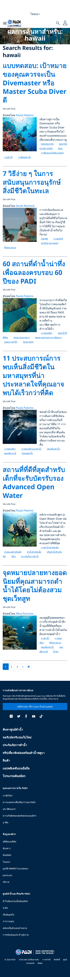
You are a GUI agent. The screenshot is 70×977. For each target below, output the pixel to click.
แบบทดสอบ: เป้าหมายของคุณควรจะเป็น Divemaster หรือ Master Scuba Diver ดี (35, 82)
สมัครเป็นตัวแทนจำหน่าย (15, 928)
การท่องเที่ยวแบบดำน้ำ (31, 448)
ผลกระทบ (7, 875)
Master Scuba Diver (53, 146)
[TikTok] (41, 716)
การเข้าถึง (46, 959)
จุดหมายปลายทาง (21, 337)
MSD (60, 148)
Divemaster (47, 144)
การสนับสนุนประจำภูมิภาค (16, 934)
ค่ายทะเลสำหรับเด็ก (13, 551)
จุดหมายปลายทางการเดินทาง (48, 337)
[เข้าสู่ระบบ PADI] (65, 23)
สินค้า (6, 760)
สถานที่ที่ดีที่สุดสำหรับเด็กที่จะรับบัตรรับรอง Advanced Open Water (34, 482)
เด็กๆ (13, 556)
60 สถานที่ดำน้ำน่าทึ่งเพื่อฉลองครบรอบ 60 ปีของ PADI (34, 272)
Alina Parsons (24, 613)
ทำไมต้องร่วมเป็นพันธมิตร (15, 901)
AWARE (44, 238)
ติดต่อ (40, 963)
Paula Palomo (24, 115)
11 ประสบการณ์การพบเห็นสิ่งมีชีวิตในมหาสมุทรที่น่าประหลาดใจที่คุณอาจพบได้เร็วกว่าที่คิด (33, 375)
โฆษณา (6, 861)
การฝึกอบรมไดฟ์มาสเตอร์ (52, 152)
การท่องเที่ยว (46, 333)
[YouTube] (33, 716)
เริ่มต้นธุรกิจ (8, 914)
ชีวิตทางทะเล (10, 247)
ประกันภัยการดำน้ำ (15, 745)
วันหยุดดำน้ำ (27, 453)
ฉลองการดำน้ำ (11, 341)
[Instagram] (11, 716)
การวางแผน (8, 921)
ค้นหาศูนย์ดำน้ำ (13, 729)
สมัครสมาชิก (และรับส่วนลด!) (35, 706)
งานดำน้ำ (8, 157)
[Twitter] (18, 716)
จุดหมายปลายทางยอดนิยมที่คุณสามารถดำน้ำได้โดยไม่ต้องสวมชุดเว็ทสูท (35, 585)
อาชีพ (5, 822)
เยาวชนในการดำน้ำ (30, 556)
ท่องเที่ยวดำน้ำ (53, 448)
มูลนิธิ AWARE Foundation (15, 868)
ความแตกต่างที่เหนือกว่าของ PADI (19, 802)
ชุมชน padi (28, 341)
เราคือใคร (7, 795)
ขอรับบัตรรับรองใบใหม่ (17, 737)
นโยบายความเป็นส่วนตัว (29, 959)
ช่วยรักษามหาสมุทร (49, 243)
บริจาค (6, 881)
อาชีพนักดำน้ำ (24, 157)
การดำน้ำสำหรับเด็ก (50, 547)
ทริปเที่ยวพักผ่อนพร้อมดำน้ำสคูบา (24, 753)
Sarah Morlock (25, 206)
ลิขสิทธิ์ (57, 959)
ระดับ (5, 907)
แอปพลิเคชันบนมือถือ (16, 768)
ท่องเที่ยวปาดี (10, 453)
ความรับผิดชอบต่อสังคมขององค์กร (19, 815)
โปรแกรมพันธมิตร (14, 776)
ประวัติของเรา (9, 809)
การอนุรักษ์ (58, 238)
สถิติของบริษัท (9, 841)
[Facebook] (26, 716)
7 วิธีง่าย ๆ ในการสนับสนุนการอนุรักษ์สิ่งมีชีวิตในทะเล (32, 182)
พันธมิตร (7, 855)
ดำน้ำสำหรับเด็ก (34, 551)
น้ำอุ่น (55, 651)
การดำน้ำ (45, 638)
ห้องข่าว (7, 848)
